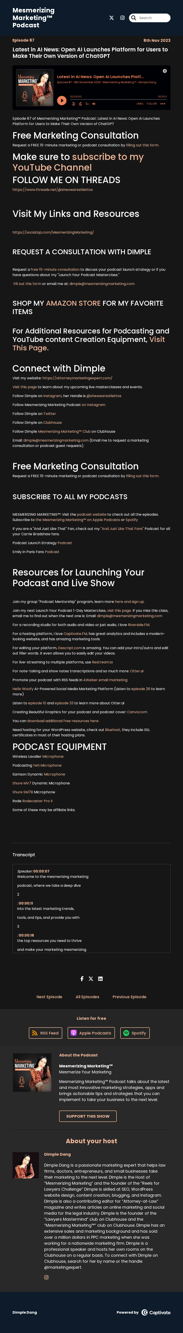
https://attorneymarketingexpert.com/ (77, 378)
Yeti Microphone (47, 765)
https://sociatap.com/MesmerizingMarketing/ (53, 232)
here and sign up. (130, 601)
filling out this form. (142, 145)
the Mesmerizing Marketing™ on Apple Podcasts (77, 519)
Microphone (53, 756)
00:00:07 (41, 871)
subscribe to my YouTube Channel (78, 162)
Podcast (65, 542)
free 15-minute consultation (55, 269)
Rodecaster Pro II (37, 801)
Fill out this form (27, 283)
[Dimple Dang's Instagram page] (46, 1277)
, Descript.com (69, 647)
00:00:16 (26, 935)
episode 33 (64, 703)
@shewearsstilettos (104, 395)
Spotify (132, 519)
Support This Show (88, 1116)
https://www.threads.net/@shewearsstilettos (52, 189)
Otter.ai (136, 671)
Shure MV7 (21, 783)
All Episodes (87, 997)
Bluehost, (113, 729)
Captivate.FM (75, 633)
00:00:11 (26, 903)
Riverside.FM (138, 624)
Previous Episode (129, 997)
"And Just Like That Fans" (122, 528)
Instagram (52, 395)
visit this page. (119, 610)
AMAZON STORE (73, 303)
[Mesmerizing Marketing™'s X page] (111, 17)
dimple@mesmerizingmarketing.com (102, 283)
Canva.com (137, 712)
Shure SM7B (22, 792)
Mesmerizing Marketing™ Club (64, 431)
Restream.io (102, 662)
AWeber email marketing (105, 680)
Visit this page (24, 387)
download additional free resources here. (63, 720)
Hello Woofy (23, 688)
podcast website (92, 514)
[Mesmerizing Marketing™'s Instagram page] (120, 17)
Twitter (49, 413)
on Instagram (93, 404)
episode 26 (140, 688)
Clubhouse (52, 422)
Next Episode (49, 997)
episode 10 (37, 703)
